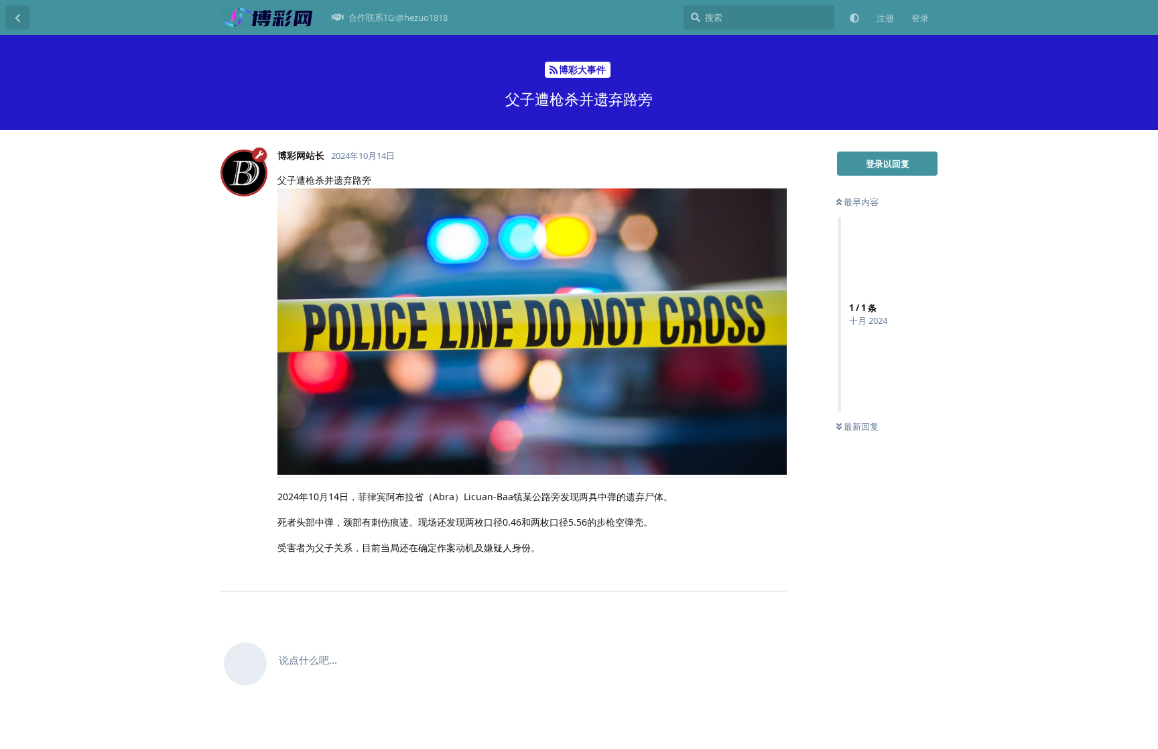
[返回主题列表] (17, 17)
